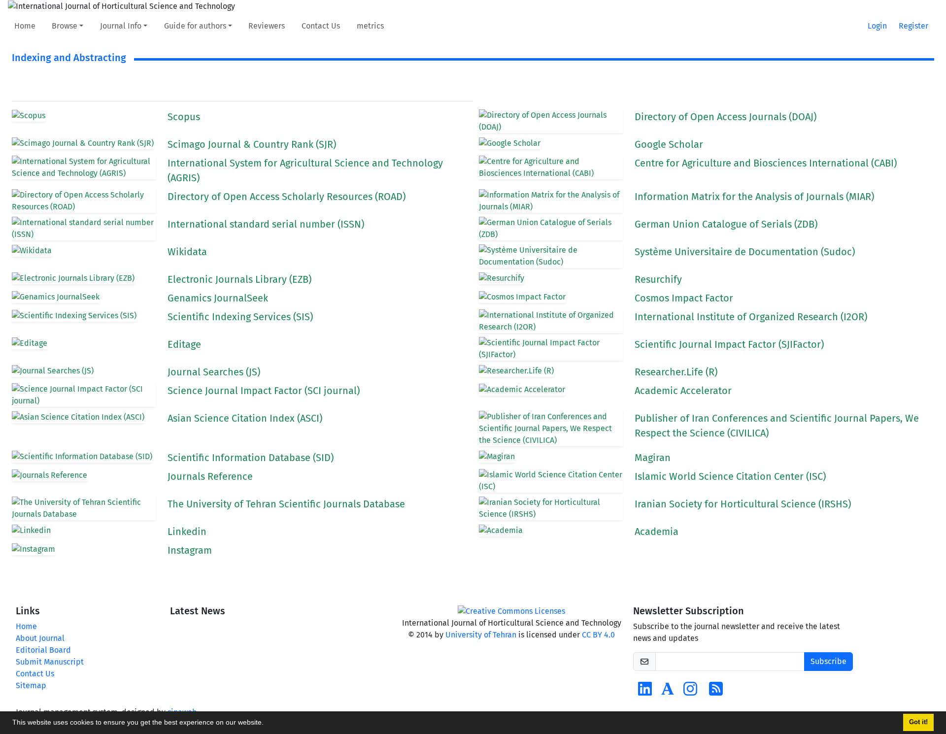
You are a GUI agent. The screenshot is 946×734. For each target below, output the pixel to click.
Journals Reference (210, 476)
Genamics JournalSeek (218, 298)
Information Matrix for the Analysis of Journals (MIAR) (754, 196)
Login (877, 26)
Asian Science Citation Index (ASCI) (245, 418)
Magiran (653, 458)
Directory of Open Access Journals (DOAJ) (725, 117)
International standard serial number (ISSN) (266, 224)
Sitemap (31, 685)
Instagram (190, 550)
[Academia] (667, 692)
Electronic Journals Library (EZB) (239, 279)
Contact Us (321, 26)
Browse (64, 26)
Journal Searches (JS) (214, 372)
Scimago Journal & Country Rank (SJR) (252, 144)
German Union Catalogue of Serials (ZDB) (726, 224)
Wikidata (187, 252)
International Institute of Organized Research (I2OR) (751, 317)
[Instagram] (690, 692)
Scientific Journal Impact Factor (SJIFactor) (729, 344)
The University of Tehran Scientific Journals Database (286, 504)
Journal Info (120, 26)
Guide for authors (195, 26)
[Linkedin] (645, 692)
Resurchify (658, 279)
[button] (267, 723)
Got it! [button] (918, 722)
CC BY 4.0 (598, 634)
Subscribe (828, 661)
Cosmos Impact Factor (684, 298)
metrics (370, 26)
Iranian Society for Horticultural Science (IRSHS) (743, 504)
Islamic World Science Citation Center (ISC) (730, 476)
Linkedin (187, 531)
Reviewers (266, 26)
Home (24, 26)
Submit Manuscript (50, 662)
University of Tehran (480, 634)
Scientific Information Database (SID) (251, 458)
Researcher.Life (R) (676, 372)
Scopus (184, 117)
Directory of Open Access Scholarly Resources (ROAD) (286, 196)
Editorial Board (43, 650)
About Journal (40, 638)
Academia (656, 531)
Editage (184, 344)
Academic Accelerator (683, 391)
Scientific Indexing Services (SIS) (240, 317)
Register (913, 26)
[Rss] (716, 692)
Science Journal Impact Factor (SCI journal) (264, 391)
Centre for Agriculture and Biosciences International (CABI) (766, 163)
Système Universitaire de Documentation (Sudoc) (745, 252)
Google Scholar (669, 144)
